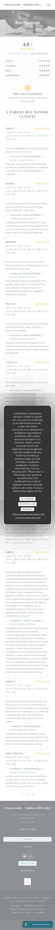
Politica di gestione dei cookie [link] (28, 518)
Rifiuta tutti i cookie (27, 504)
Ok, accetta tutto (27, 499)
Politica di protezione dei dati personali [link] (28, 514)
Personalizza (27, 509)
